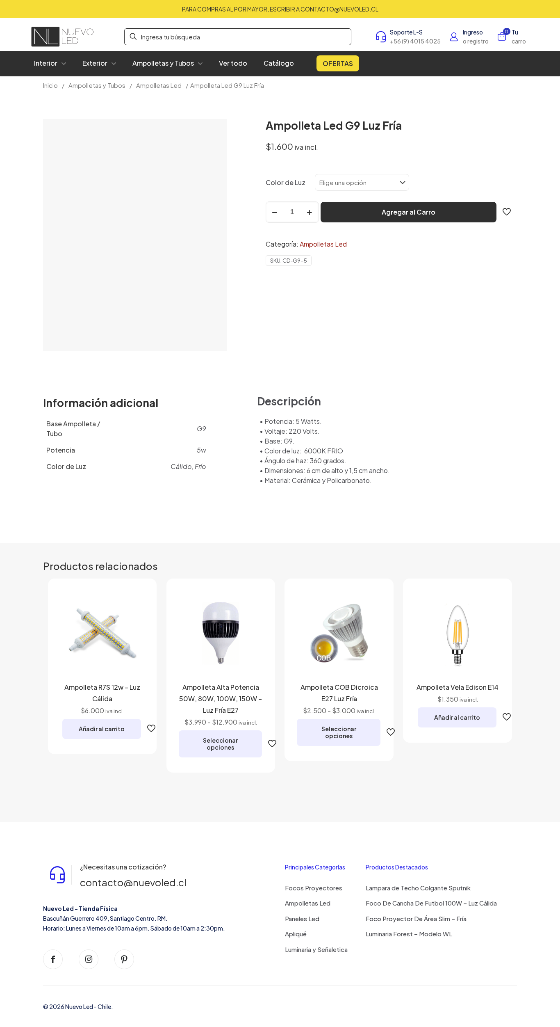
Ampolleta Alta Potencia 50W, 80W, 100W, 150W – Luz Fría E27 (220, 698)
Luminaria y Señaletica (316, 949)
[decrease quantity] (275, 212)
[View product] (132, 620)
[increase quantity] (310, 212)
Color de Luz (285, 182)
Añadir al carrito (102, 728)
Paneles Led (302, 918)
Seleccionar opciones (220, 744)
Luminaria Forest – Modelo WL (409, 934)
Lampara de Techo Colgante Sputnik (418, 888)
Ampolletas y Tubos (96, 85)
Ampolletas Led (159, 85)
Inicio (50, 85)
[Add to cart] (132, 602)
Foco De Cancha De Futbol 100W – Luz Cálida (431, 903)
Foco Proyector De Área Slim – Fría (416, 918)
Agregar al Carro (408, 212)
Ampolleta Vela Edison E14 (458, 687)
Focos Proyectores (313, 888)
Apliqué (296, 934)
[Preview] (132, 655)
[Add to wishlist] (132, 637)
